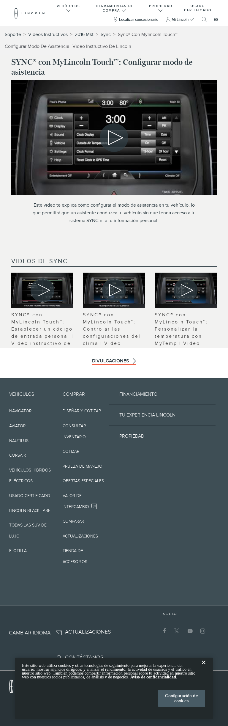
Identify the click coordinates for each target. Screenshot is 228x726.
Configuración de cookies (181, 698)
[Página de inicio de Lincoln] (14, 684)
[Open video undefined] (42, 290)
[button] (69, 7)
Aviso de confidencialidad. (153, 677)
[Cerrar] (203, 667)
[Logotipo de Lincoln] (29, 13)
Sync (106, 34)
